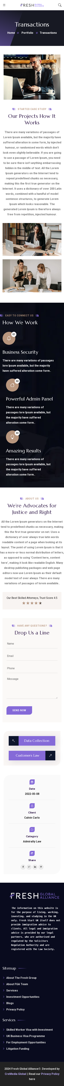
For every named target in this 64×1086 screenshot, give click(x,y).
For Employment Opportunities (26, 1042)
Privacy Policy (15, 1009)
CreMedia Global (15, 1074)
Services (12, 990)
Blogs (10, 1003)
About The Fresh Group (21, 977)
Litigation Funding (17, 1048)
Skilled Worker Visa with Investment (29, 1029)
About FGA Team (17, 984)
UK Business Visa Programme (25, 1036)
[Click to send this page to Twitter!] (29, 867)
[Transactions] (32, 77)
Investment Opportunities (22, 996)
